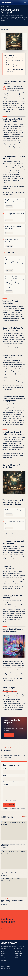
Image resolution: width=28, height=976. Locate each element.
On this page (5, 29)
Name (4, 768)
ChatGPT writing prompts (10, 691)
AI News (3, 953)
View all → (24, 816)
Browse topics (18, 955)
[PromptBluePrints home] (7, 2)
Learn (8, 6)
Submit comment (9, 804)
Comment (11, 792)
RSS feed (17, 959)
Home (2, 6)
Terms (8, 968)
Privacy (3, 968)
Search (16, 957)
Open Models (4, 959)
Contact (8, 966)
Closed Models (4, 960)
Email (9, 778)
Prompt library (18, 953)
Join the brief (5, 933)
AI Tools (3, 957)
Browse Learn (9, 735)
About (2, 966)
